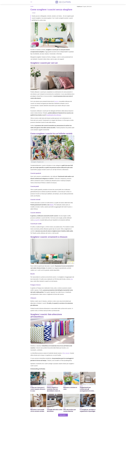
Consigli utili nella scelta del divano (54, 410)
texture (56, 101)
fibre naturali (66, 353)
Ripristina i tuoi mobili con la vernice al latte (37, 410)
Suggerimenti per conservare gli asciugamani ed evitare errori (87, 389)
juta (72, 279)
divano (51, 204)
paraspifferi (37, 220)
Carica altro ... (63, 415)
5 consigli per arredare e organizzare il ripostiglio (87, 410)
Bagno (81, 386)
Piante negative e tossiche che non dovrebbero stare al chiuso (53, 389)
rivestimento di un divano (53, 115)
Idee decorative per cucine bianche (69, 410)
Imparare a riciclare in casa (70, 388)
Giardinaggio (50, 386)
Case (31, 386)
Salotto (31, 6)
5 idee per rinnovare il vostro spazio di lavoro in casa (37, 389)
